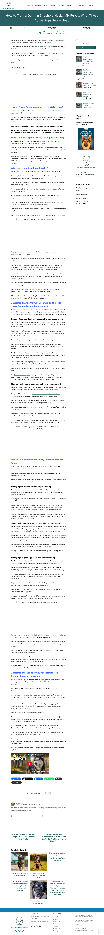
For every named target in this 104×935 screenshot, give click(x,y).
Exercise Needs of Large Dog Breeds (58, 859)
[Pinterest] (19, 931)
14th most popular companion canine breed (46, 394)
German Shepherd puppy (22, 375)
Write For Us (36, 926)
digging (19, 719)
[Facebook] (16, 931)
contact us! (62, 33)
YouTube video (28, 141)
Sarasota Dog (17, 466)
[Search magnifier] (95, 47)
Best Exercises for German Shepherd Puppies (39, 875)
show (21, 68)
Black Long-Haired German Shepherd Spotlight (20, 888)
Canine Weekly (17, 679)
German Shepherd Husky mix (43, 46)
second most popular (20, 324)
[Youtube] (23, 931)
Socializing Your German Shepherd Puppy (20, 874)
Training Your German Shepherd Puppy (39, 902)
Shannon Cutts (20, 28)
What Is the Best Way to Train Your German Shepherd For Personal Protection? (57, 891)
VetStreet (57, 563)
